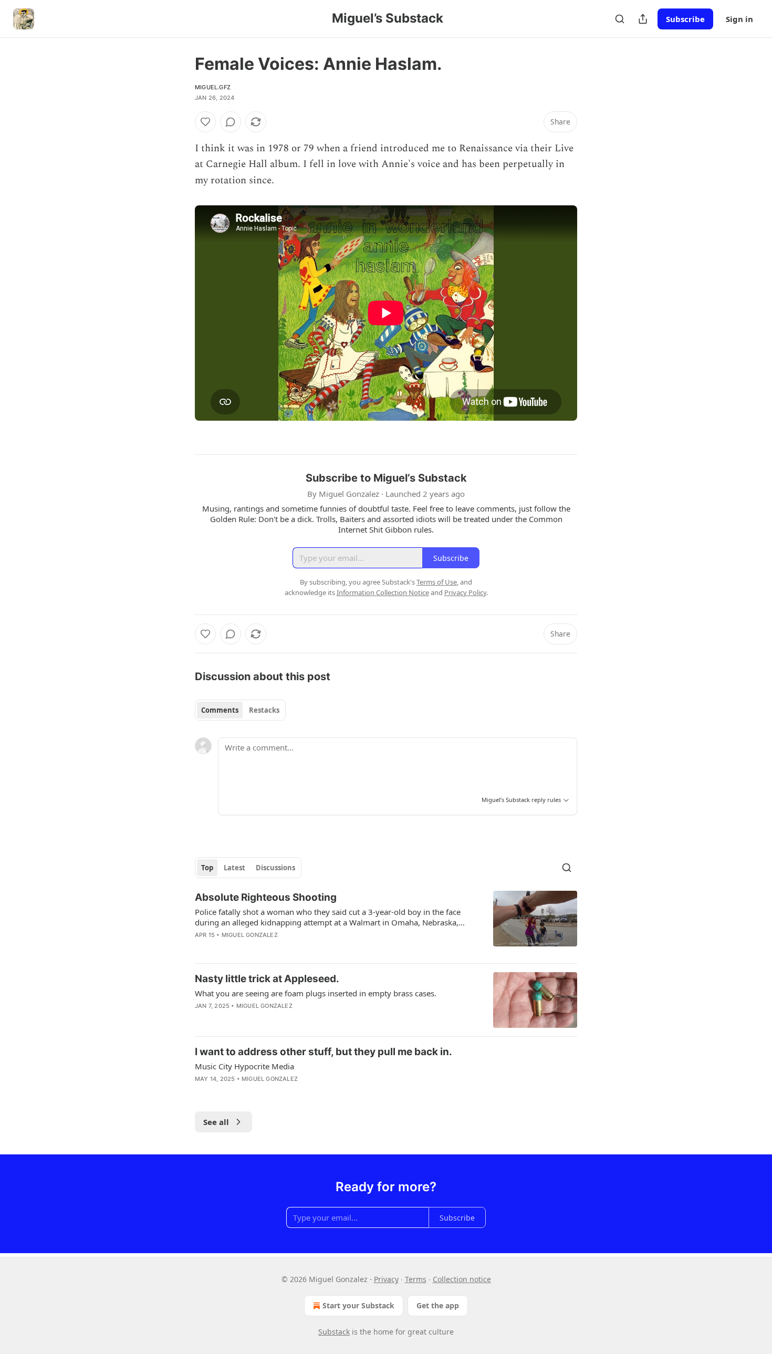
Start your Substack (358, 1305)
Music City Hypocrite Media (244, 1066)
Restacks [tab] (264, 710)
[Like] (205, 121)
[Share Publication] (642, 18)
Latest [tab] (234, 867)
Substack (334, 1332)
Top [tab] (207, 867)
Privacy (386, 1279)
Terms (415, 1279)
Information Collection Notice (383, 592)
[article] (386, 923)
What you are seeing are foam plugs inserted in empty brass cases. (315, 993)
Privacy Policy (465, 592)
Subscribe (685, 19)
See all (216, 1122)
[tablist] (240, 710)
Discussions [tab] (275, 867)
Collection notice (462, 1279)
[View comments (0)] (230, 121)
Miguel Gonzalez (250, 935)
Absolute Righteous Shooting (266, 897)
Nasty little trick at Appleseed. (267, 979)
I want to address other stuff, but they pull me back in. (323, 1052)
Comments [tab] (219, 710)
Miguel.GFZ (213, 87)
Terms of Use (436, 582)
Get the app (437, 1305)
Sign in (739, 19)
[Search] (619, 18)
